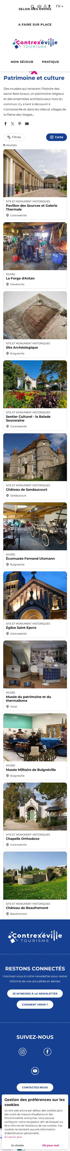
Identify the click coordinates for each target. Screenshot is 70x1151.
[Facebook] (47, 1051)
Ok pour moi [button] (50, 1145)
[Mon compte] (45, 6)
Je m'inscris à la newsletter (35, 993)
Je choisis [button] (17, 1145)
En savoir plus (13, 1137)
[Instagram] (22, 1051)
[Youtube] (35, 1071)
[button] (32, 6)
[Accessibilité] (49, 6)
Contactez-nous (35, 1087)
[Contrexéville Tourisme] (35, 43)
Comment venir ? (35, 1004)
